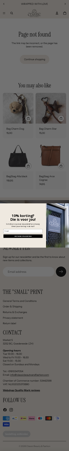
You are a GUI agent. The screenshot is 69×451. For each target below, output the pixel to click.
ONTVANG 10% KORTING (23, 236)
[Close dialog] (67, 205)
